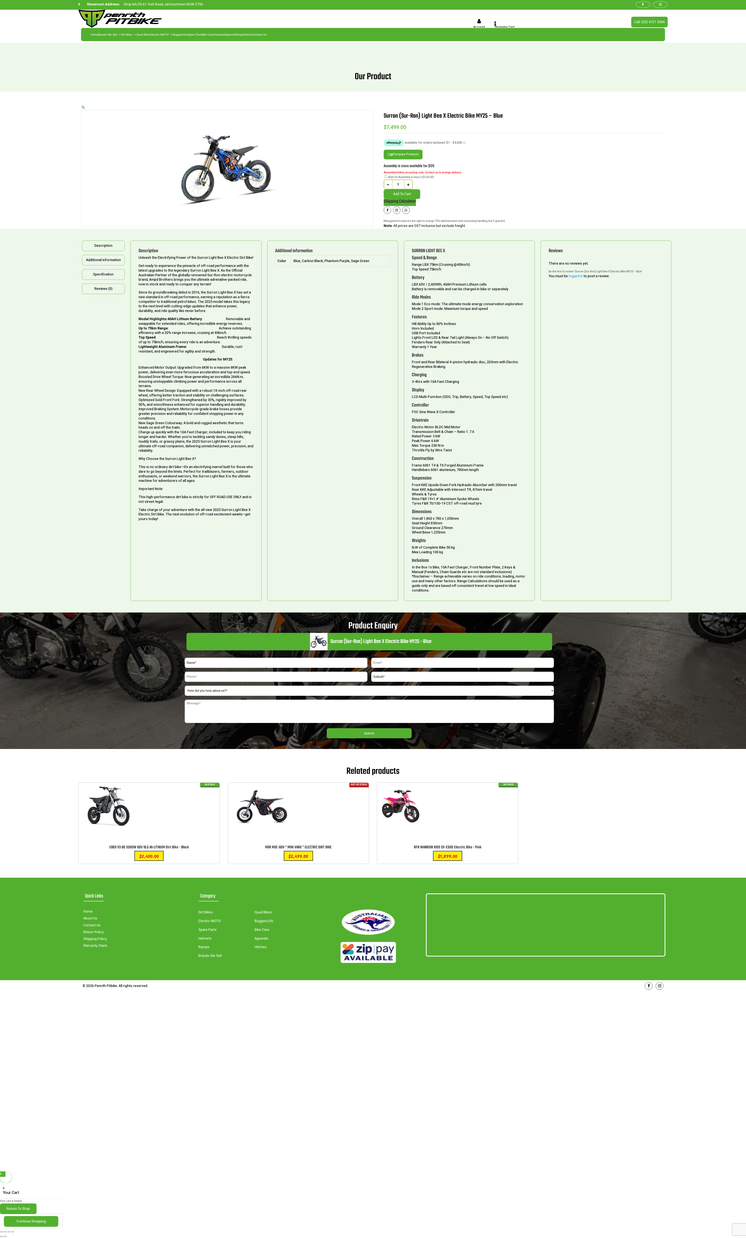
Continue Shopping (31, 1221)
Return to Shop (18, 1208)
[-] (388, 184)
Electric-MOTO (160, 34)
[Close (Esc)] (12, 1231)
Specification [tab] (103, 274)
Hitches (248, 34)
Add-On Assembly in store (411, 177)
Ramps (239, 34)
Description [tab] (103, 245)
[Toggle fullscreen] (5, 1231)
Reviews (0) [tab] (103, 288)
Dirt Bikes (126, 34)
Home (94, 34)
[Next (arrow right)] (5, 1236)
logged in (576, 276)
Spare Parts (194, 34)
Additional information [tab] (103, 260)
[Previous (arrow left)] (1, 1236)
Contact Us (260, 34)
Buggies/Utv (180, 34)
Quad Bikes (143, 34)
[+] (408, 184)
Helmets (219, 34)
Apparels (229, 34)
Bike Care (208, 34)
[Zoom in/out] (1, 1231)
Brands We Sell (107, 34)
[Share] (8, 1231)
